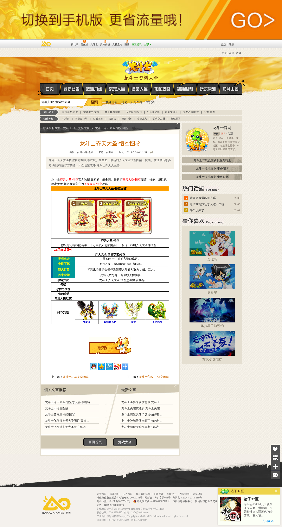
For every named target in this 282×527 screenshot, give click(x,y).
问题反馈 (159, 493)
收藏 (238, 53)
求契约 (150, 102)
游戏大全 (125, 442)
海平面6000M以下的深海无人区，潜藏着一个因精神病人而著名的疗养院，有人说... (258, 510)
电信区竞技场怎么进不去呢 (207, 204)
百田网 (62, 44)
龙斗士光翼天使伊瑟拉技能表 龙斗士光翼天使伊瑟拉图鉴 (142, 414)
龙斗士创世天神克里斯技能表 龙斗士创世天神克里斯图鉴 (142, 427)
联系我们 (115, 493)
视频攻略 (162, 89)
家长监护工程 (143, 493)
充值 (224, 53)
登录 (223, 44)
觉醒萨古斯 (159, 118)
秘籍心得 (185, 89)
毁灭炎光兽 (153, 112)
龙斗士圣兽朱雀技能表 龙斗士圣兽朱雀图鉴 (142, 402)
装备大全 (140, 89)
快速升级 (111, 102)
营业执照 (102, 501)
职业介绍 (94, 89)
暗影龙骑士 (171, 112)
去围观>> (268, 521)
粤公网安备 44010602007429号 (153, 501)
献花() (107, 348)
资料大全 (84, 128)
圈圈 (216, 134)
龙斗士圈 (230, 89)
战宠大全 (117, 89)
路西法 (112, 118)
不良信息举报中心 (183, 501)
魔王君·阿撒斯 (112, 112)
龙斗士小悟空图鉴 (56, 408)
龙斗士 (140, 66)
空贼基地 (98, 118)
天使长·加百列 (134, 112)
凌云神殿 (127, 118)
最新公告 (71, 89)
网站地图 (185, 493)
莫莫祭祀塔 (81, 118)
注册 (231, 44)
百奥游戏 (46, 44)
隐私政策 (198, 493)
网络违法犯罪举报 (114, 505)
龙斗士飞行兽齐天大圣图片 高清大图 (68, 420)
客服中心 (172, 493)
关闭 (276, 491)
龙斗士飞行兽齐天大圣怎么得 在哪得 (68, 427)
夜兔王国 (175, 118)
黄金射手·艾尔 (91, 112)
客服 (231, 53)
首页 (50, 89)
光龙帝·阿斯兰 (191, 112)
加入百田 (128, 493)
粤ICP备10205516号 (120, 501)
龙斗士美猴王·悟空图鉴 (154, 376)
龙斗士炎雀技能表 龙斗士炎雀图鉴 (142, 408)
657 (223, 133)
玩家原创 (208, 89)
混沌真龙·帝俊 (70, 112)
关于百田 (102, 493)
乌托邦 (66, 118)
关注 (275, 457)
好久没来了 (197, 210)
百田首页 (95, 442)
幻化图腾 (136, 102)
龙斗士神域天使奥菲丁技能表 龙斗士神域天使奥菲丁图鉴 (142, 420)
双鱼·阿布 (209, 112)
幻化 (124, 102)
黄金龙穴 (142, 118)
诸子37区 (251, 499)
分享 (275, 466)
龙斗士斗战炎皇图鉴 (76, 376)
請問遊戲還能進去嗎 (203, 198)
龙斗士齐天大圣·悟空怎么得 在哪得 (67, 402)
